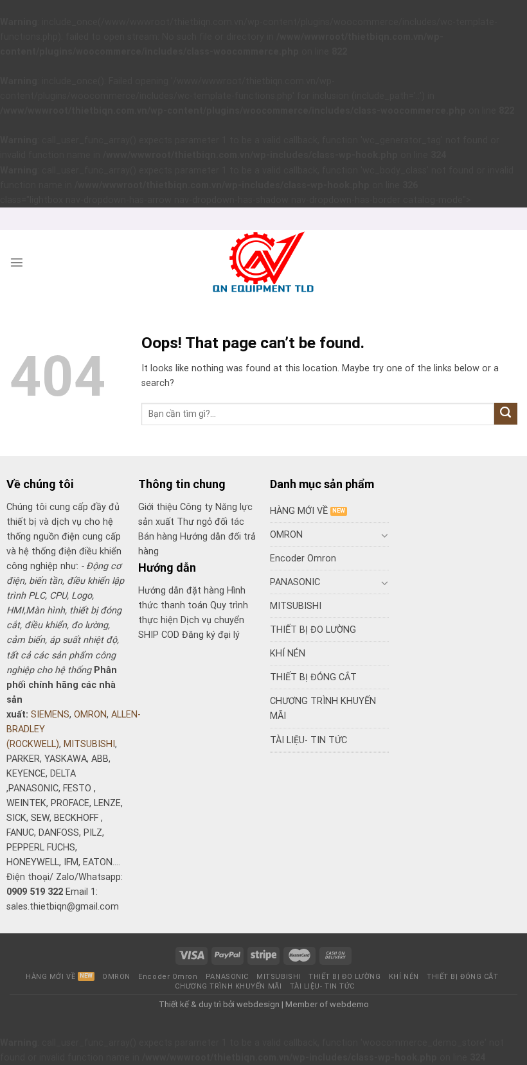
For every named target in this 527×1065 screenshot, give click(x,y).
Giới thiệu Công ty (176, 507)
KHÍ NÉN (287, 653)
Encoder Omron (303, 558)
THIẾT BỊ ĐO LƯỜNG (313, 629)
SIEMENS (50, 714)
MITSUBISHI (89, 744)
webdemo (349, 1004)
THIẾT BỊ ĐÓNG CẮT (313, 677)
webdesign (258, 1004)
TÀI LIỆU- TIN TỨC (308, 740)
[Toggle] (384, 535)
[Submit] (505, 414)
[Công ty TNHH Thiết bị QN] (264, 262)
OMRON (90, 714)
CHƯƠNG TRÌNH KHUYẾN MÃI (323, 708)
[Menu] (17, 262)
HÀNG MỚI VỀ (299, 511)
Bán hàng (157, 536)
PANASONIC (295, 582)
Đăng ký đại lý (211, 634)
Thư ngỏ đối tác (210, 521)
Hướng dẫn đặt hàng (181, 590)
